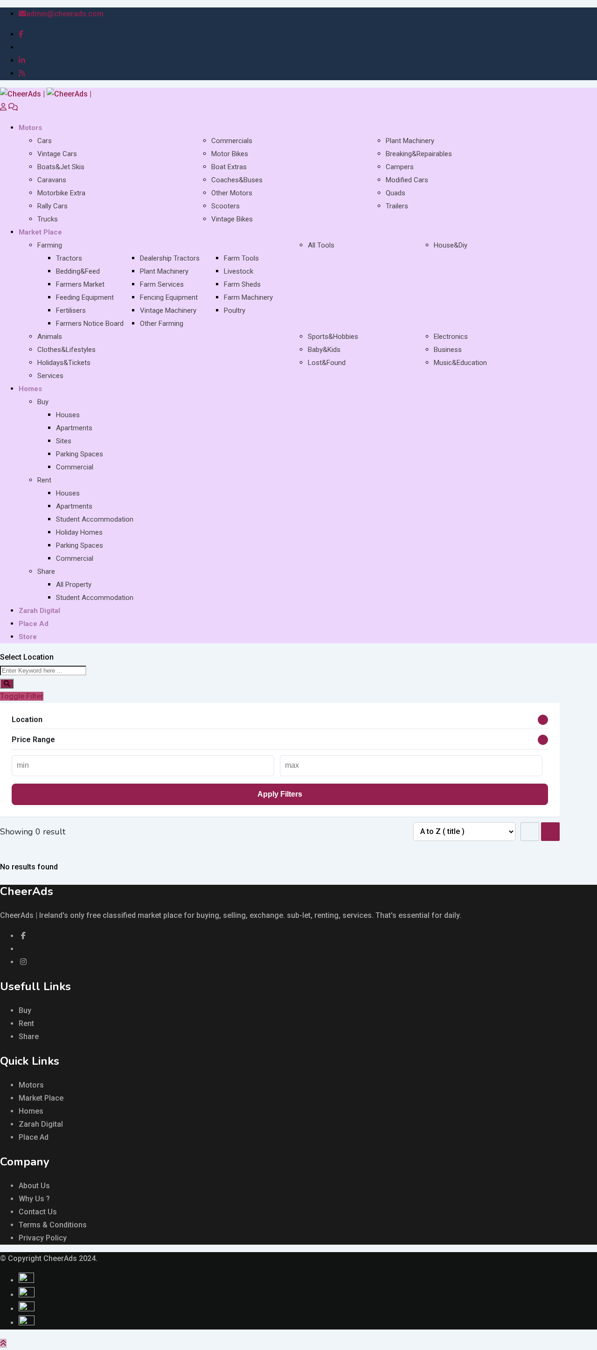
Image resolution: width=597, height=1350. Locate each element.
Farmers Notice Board (90, 323)
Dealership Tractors (170, 258)
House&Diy (450, 245)
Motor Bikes (229, 154)
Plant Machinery (410, 141)
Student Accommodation (94, 519)
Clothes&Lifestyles (66, 349)
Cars (44, 141)
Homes (30, 389)
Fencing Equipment (169, 297)
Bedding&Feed (78, 271)
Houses (68, 415)
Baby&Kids (324, 349)
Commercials (231, 141)
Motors (30, 128)
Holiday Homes (79, 532)
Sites (63, 441)
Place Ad (34, 624)
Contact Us (38, 1211)
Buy (43, 402)
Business (448, 349)
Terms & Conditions (53, 1224)
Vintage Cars (57, 154)
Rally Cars (52, 206)
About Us (34, 1185)
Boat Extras (229, 167)
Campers (400, 167)
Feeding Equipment (85, 297)
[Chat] (13, 107)
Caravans (51, 180)
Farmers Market (80, 284)
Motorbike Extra (61, 193)
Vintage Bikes (232, 219)
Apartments (74, 428)
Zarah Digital (39, 610)
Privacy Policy (43, 1237)
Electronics (451, 336)
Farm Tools (241, 258)
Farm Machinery (248, 297)
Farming (49, 245)
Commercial (74, 467)
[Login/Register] (3, 107)
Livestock (238, 271)
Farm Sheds (242, 284)
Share (46, 571)
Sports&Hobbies (333, 336)
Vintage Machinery (168, 310)
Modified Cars (407, 180)
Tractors (69, 258)
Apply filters (279, 794)
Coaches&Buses (237, 180)
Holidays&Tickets (63, 362)
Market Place (40, 232)
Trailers (397, 206)
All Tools (321, 245)
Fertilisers (71, 310)
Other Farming (161, 323)
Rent (44, 480)
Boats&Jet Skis (60, 167)
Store (28, 637)
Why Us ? (34, 1198)
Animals (49, 336)
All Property (73, 584)
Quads (395, 193)
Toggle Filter (21, 696)
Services (50, 376)
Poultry (234, 310)
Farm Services (162, 284)
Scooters (225, 206)
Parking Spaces (79, 454)
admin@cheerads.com (65, 13)
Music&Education (460, 362)
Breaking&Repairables (419, 154)
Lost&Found (327, 362)
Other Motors (231, 193)
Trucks (47, 219)
